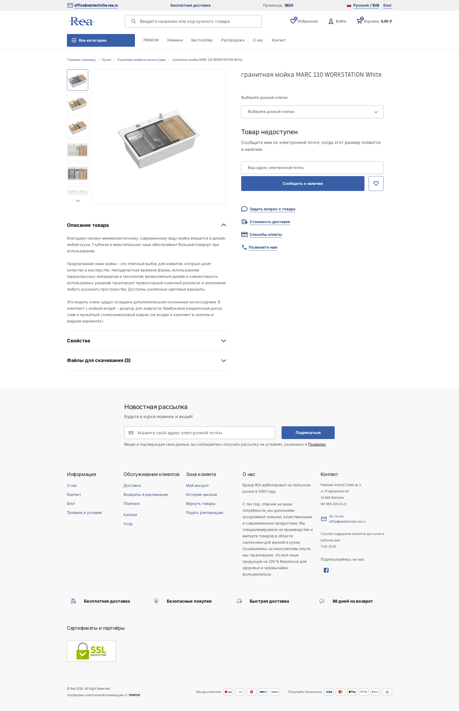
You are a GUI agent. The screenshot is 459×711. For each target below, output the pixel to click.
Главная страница (81, 60)
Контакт (279, 40)
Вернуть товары (201, 503)
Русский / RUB (366, 5)
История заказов (201, 494)
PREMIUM (151, 40)
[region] (77, 137)
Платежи (131, 503)
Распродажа (232, 40)
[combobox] (312, 111)
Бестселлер (202, 40)
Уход (128, 523)
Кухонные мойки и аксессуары (142, 60)
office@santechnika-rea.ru (96, 5)
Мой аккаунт (197, 485)
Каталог (131, 514)
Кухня (106, 60)
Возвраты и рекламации (146, 494)
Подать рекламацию (204, 512)
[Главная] (81, 21)
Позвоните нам (263, 247)
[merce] (134, 695)
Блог (387, 5)
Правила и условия (84, 512)
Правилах (317, 444)
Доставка (132, 485)
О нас (258, 40)
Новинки (175, 40)
